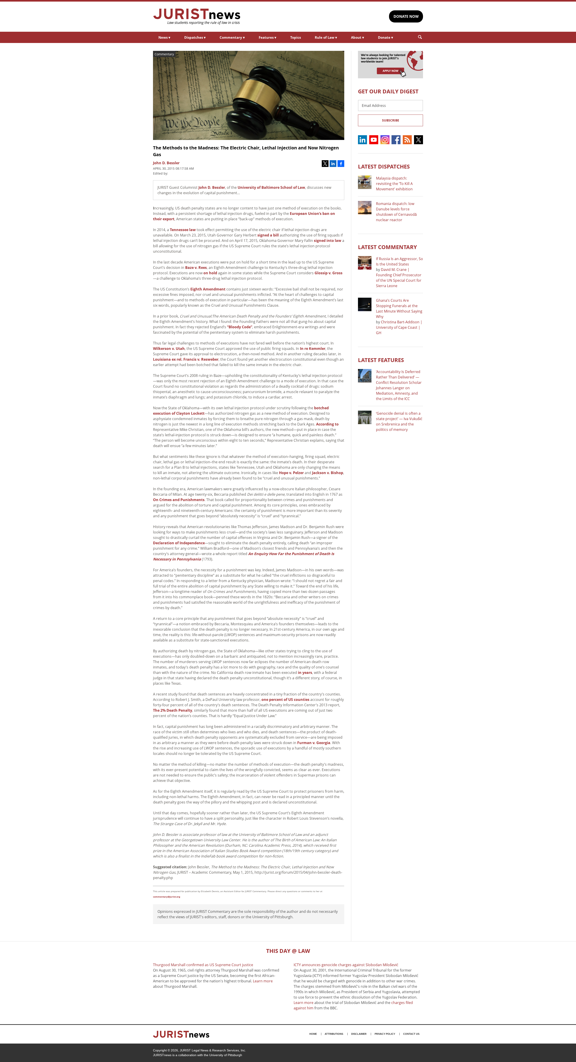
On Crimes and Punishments (179, 499)
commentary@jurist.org (166, 896)
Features (267, 37)
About (357, 37)
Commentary (232, 37)
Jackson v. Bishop (327, 472)
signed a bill (268, 235)
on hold (210, 272)
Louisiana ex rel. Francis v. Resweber (185, 359)
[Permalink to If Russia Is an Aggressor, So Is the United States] (364, 263)
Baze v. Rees (196, 267)
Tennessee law (183, 229)
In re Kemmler (312, 348)
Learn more (263, 981)
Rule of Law (326, 37)
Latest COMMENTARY (387, 247)
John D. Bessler (211, 187)
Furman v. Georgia (313, 742)
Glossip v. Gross (328, 272)
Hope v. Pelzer (291, 472)
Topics (295, 37)
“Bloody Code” (239, 326)
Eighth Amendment (207, 289)
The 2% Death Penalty (172, 710)
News (164, 37)
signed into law (327, 240)
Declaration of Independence (179, 542)
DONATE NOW (406, 16)
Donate (385, 37)
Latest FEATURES (381, 360)
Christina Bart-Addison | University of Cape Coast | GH (399, 327)
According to (327, 424)
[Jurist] (197, 16)
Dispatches (195, 37)
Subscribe (390, 120)
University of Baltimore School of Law (271, 187)
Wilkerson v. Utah (169, 348)
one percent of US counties (285, 699)
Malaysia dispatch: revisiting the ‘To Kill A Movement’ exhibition (394, 183)
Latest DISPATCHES (384, 166)
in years (305, 672)
